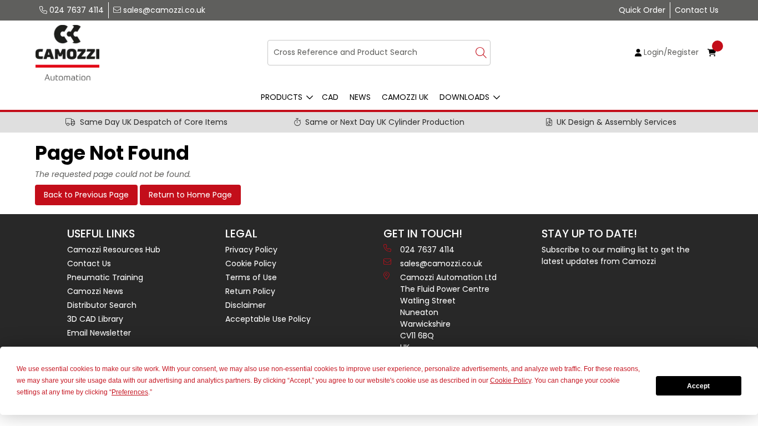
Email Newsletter (99, 332)
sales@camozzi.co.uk (163, 10)
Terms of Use (251, 277)
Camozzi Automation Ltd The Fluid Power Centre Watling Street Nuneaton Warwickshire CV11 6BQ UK (448, 312)
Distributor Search (102, 305)
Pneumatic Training (105, 277)
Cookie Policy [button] (510, 380)
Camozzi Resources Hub (113, 249)
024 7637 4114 (75, 10)
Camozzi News (95, 291)
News (360, 97)
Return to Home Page (190, 194)
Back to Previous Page (86, 194)
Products (281, 97)
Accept (698, 386)
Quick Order (642, 10)
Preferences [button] (130, 392)
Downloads (464, 97)
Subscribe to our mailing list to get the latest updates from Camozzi (616, 255)
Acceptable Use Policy (268, 318)
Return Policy (250, 291)
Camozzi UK (405, 97)
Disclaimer (245, 305)
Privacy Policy (251, 249)
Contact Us (697, 10)
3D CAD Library (95, 318)
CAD (330, 97)
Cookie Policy (250, 263)
